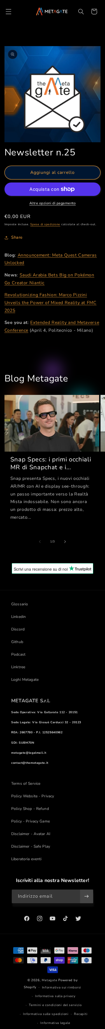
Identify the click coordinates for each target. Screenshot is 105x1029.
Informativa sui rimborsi (61, 987)
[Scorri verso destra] (65, 541)
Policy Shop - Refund (30, 808)
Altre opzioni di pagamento (52, 203)
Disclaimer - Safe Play (30, 846)
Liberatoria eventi (26, 859)
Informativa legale (55, 1023)
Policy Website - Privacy (32, 796)
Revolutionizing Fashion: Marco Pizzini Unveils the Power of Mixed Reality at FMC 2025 (50, 303)
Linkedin (18, 616)
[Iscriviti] (86, 896)
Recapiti (80, 1014)
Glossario (19, 604)
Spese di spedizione (45, 224)
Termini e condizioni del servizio (55, 1005)
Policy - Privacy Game (30, 821)
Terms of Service (25, 783)
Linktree (18, 667)
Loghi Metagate (25, 679)
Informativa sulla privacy (55, 996)
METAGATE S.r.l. (30, 700)
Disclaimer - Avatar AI (30, 833)
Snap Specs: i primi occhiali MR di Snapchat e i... (50, 463)
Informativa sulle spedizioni (46, 1014)
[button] (8, 11)
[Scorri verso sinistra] (40, 541)
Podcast (18, 654)
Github (17, 641)
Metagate (49, 980)
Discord (18, 629)
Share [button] (17, 237)
